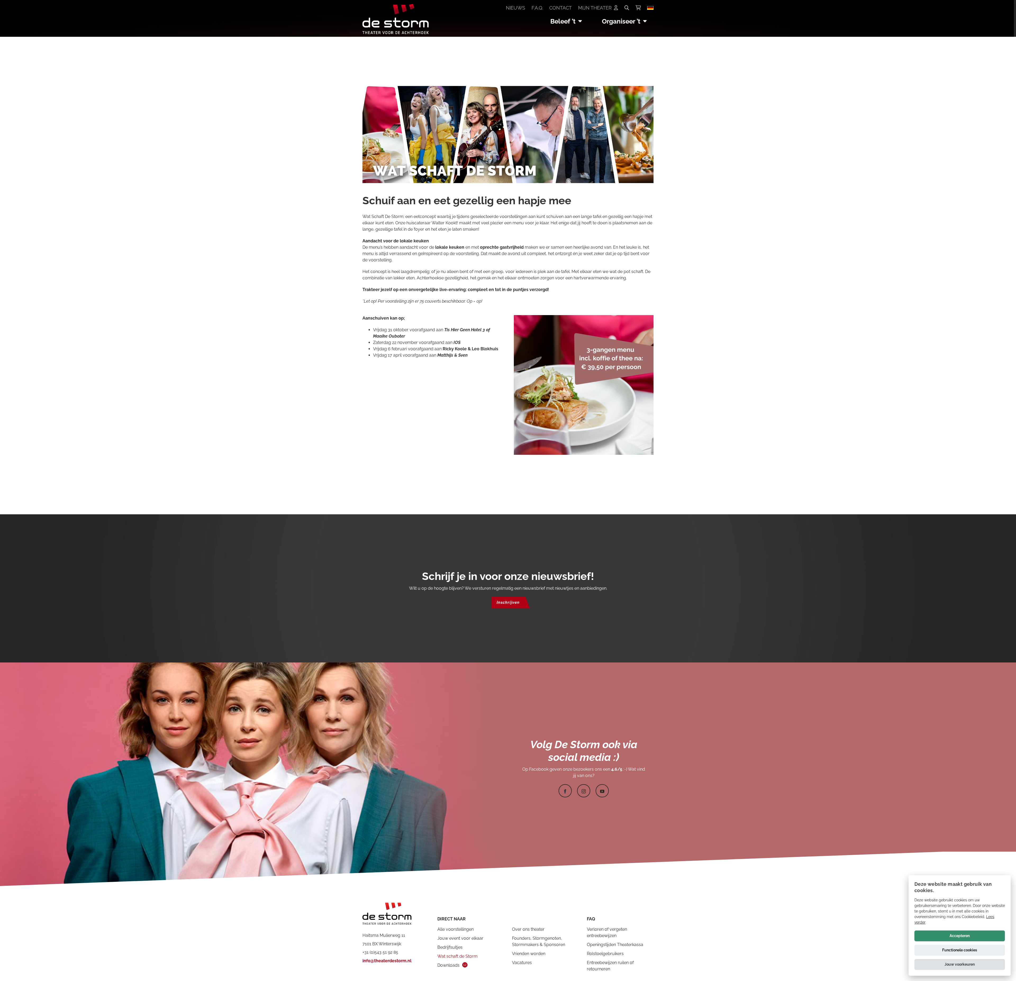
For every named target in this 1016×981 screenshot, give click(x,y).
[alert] (960, 925)
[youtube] (602, 790)
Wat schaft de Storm (457, 956)
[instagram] (583, 790)
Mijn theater (595, 8)
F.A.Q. (537, 8)
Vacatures (522, 962)
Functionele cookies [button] (959, 950)
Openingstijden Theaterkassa (615, 944)
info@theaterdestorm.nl (386, 960)
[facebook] (565, 790)
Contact (560, 8)
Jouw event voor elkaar (460, 938)
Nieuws (515, 8)
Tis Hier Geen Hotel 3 (464, 329)
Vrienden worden (528, 953)
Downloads (448, 965)
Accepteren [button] (960, 936)
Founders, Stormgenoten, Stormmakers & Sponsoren (538, 941)
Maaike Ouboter (389, 336)
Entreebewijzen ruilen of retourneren (610, 965)
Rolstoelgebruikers (605, 953)
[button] (959, 964)
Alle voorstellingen (455, 929)
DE (650, 8)
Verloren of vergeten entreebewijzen (607, 932)
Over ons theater (528, 929)
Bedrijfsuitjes (449, 947)
